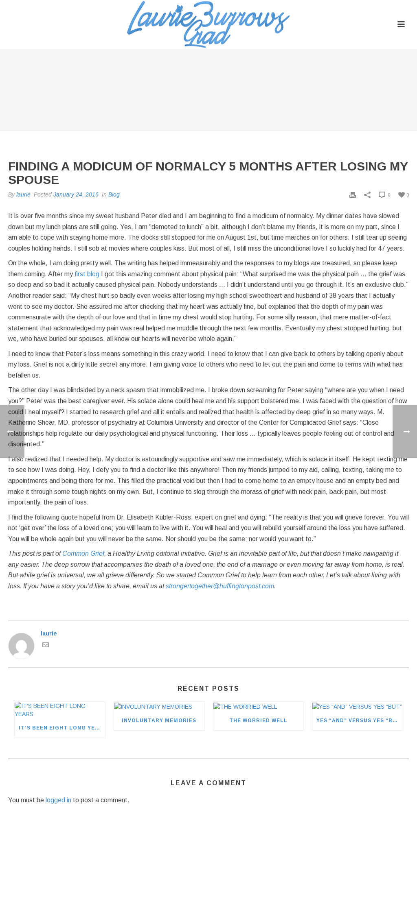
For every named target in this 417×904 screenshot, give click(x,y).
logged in (58, 800)
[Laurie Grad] (208, 24)
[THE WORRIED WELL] (258, 706)
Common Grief (83, 553)
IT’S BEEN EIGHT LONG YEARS (62, 728)
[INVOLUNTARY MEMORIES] (159, 706)
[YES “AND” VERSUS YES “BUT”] (357, 706)
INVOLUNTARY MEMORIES (159, 720)
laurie (23, 194)
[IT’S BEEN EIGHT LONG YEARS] (60, 710)
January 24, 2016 (76, 194)
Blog (114, 194)
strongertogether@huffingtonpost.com (220, 586)
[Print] (352, 194)
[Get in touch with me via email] (45, 646)
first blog (87, 274)
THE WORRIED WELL (258, 720)
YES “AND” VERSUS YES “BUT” (359, 720)
